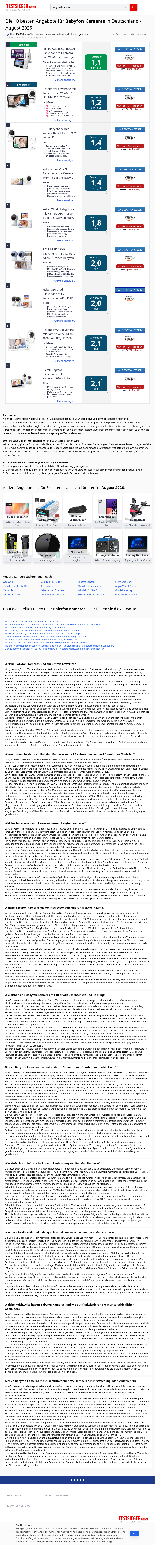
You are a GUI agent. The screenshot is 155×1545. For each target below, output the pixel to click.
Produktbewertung (17, 1505)
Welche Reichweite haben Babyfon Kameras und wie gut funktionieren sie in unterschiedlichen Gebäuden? (59, 645)
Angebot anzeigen (130, 49)
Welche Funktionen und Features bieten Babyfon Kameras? (35, 627)
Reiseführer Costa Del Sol (17, 586)
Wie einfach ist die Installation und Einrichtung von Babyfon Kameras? (41, 639)
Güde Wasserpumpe (52, 594)
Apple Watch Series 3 (127, 586)
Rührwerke (46, 586)
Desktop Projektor (51, 581)
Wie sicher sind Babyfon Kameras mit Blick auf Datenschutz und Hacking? (42, 633)
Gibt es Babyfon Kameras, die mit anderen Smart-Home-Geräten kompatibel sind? (46, 636)
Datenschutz (13, 1495)
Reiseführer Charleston (53, 590)
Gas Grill (8, 581)
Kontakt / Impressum (55, 1495)
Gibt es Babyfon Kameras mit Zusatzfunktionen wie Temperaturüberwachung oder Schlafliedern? (54, 648)
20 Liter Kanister (12, 594)
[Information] (106, 71)
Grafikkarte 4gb (124, 590)
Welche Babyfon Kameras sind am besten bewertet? (31, 621)
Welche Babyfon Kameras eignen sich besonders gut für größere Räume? (42, 630)
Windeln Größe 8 (87, 590)
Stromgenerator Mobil (91, 594)
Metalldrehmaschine (89, 586)
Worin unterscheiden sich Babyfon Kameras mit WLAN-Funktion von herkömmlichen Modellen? (53, 624)
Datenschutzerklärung (100, 1541)
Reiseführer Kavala (126, 594)
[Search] (133, 7)
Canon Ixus (9, 590)
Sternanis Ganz (124, 581)
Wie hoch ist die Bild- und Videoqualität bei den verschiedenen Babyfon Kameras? (46, 642)
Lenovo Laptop (86, 581)
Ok (134, 1533)
